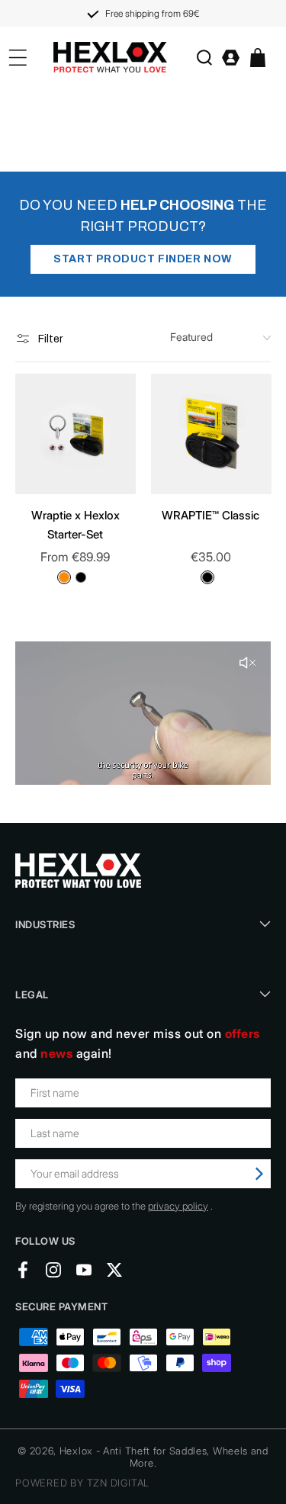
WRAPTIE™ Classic (210, 515)
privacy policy (178, 1206)
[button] (204, 57)
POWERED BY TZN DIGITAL (82, 1483)
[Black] (81, 577)
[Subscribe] (259, 1173)
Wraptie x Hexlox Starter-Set (75, 525)
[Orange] (64, 577)
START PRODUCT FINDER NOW (142, 259)
